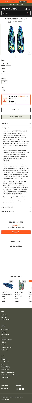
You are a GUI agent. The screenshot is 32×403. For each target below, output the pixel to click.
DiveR (9, 22)
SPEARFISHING (5, 320)
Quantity (4, 78)
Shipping (3, 337)
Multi (4, 71)
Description (4, 128)
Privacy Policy (18, 397)
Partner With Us (5, 367)
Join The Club (5, 362)
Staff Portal (4, 350)
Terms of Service (5, 399)
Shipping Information (7, 211)
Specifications (5, 123)
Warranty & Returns (6, 339)
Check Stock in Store (16, 117)
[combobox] (16, 13)
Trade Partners (5, 377)
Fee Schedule (5, 334)
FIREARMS (4, 317)
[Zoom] (29, 53)
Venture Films (5, 369)
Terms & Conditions (6, 347)
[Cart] (26, 8)
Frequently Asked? (7, 207)
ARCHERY (4, 314)
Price (3, 87)
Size (3, 60)
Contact (3, 332)
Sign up (11, 101)
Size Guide (4, 344)
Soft (8, 64)
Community (4, 364)
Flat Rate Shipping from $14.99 (16, 4)
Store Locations (5, 329)
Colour (3, 68)
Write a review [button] (16, 232)
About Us (3, 359)
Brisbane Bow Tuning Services (9, 374)
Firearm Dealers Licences (8, 372)
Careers (3, 342)
